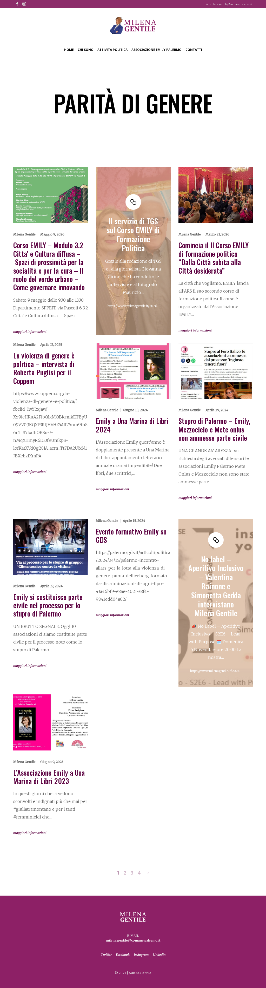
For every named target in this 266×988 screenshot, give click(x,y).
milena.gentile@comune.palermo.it (231, 4)
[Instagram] (24, 4)
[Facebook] (17, 4)
